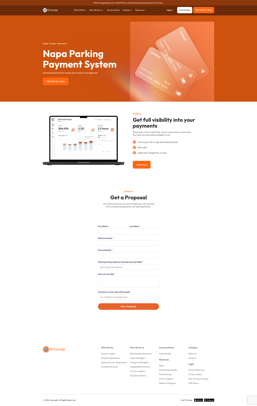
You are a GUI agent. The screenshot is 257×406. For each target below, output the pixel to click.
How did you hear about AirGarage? (114, 292)
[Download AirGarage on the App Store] (198, 400)
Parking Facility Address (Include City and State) (120, 262)
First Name (103, 226)
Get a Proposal (128, 306)
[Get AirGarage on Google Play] (209, 400)
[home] (50, 10)
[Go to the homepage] (54, 349)
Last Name (135, 226)
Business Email (105, 238)
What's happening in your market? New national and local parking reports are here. (128, 3)
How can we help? (106, 274)
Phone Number (105, 250)
